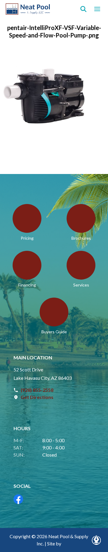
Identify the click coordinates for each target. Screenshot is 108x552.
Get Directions (37, 397)
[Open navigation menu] (97, 9)
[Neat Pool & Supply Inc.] (28, 9)
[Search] (83, 9)
